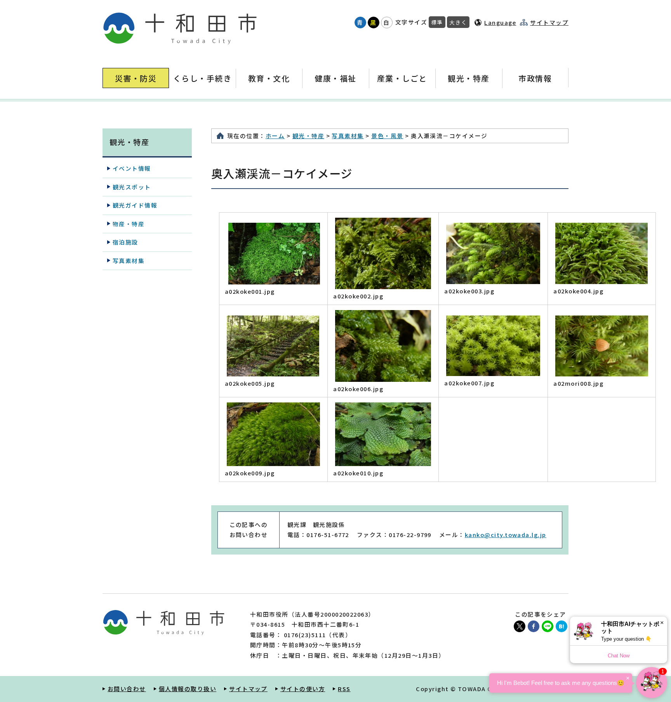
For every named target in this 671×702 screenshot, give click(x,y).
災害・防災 (135, 78)
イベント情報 (132, 168)
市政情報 (535, 78)
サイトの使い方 (302, 689)
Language (500, 22)
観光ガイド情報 (135, 205)
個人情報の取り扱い (187, 689)
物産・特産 (128, 224)
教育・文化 (269, 78)
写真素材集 (347, 136)
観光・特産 (468, 78)
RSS (344, 689)
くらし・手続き (202, 78)
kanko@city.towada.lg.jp (505, 534)
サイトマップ (549, 22)
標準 (437, 22)
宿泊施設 (125, 242)
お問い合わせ (127, 689)
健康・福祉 (335, 78)
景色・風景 (387, 136)
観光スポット (132, 187)
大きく (458, 22)
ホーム (275, 136)
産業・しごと (402, 78)
